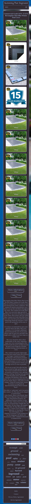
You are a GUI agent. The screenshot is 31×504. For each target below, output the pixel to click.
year (23, 465)
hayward (18, 471)
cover (17, 464)
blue (7, 482)
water (22, 455)
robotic (8, 462)
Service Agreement (16, 500)
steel (16, 484)
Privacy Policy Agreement (16, 497)
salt (13, 477)
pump (10, 464)
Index (16, 491)
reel (21, 451)
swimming (14, 454)
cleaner (8, 477)
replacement (23, 480)
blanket (13, 462)
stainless (8, 468)
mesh (22, 474)
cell (20, 459)
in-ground (20, 467)
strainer (21, 461)
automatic (9, 480)
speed (11, 471)
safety (15, 458)
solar (21, 448)
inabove (18, 477)
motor (16, 479)
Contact (16, 494)
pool (8, 458)
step (13, 468)
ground (14, 450)
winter (23, 482)
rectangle (13, 447)
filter (24, 459)
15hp (17, 482)
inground (14, 473)
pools (24, 477)
